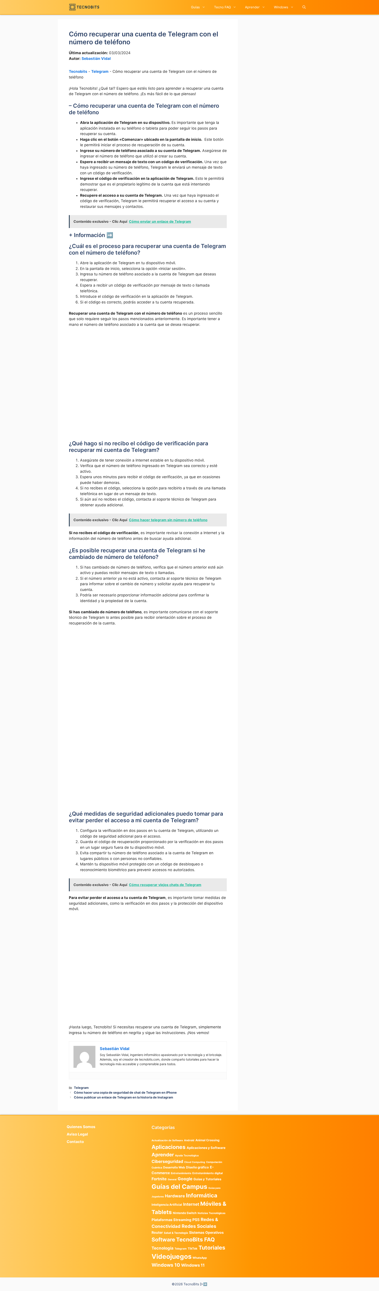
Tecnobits (78, 71)
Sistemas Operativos (206, 1232)
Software (163, 1239)
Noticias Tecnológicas (211, 1213)
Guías (195, 7)
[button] (304, 7)
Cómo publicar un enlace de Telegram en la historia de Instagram (123, 1097)
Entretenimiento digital (207, 1173)
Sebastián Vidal (96, 58)
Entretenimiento (181, 1173)
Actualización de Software (167, 1140)
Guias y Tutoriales (207, 1179)
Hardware (175, 1195)
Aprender (252, 7)
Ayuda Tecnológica (187, 1155)
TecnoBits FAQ (195, 1239)
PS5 (196, 1219)
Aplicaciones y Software (206, 1148)
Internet (191, 1204)
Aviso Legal (77, 1134)
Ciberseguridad (167, 1161)
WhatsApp (200, 1257)
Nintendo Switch (185, 1213)
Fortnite (159, 1179)
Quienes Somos (81, 1127)
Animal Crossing (207, 1140)
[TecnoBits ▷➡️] (84, 7)
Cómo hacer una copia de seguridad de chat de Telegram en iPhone (125, 1092)
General (172, 1179)
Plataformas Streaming (171, 1220)
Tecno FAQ (222, 7)
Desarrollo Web (174, 1167)
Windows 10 (166, 1265)
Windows (281, 7)
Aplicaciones (169, 1147)
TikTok (192, 1248)
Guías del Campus (179, 1186)
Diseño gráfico (197, 1167)
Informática (201, 1195)
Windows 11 (193, 1265)
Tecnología (162, 1248)
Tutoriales (211, 1247)
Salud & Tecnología (176, 1232)
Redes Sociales (199, 1226)
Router (157, 1232)
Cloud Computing (194, 1162)
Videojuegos (171, 1256)
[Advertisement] (148, 363)
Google (185, 1178)
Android (189, 1140)
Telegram (100, 71)
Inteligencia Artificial (167, 1204)
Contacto (75, 1141)
